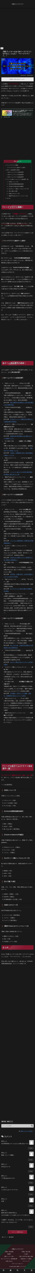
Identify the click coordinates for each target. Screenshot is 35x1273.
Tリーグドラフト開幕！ (13, 165)
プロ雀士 (26, 1254)
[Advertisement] (17, 27)
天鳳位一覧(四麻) (9, 1251)
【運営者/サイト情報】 (26, 1258)
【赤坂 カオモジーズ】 (14, 193)
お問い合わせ (9, 1261)
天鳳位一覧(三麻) (26, 1251)
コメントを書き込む (17, 1232)
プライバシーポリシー (17, 1263)
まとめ (8, 198)
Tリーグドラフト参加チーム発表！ (17, 167)
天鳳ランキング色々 (9, 1256)
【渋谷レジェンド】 (13, 181)
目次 (15, 161)
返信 (31, 1148)
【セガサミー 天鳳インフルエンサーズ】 (18, 188)
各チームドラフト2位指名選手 (16, 174)
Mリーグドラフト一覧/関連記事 (9, 1258)
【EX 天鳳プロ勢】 (13, 191)
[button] (32, 1126)
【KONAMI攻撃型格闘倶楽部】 (16, 184)
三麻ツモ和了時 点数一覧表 (26, 1256)
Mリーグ (11, 1121)
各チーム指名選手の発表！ (14, 170)
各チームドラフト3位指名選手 (16, 177)
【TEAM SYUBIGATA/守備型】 (16, 186)
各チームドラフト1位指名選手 (16, 172)
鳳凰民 (4, 1121)
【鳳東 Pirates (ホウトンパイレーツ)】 (18, 196)
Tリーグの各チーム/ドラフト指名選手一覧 (17, 179)
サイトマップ (26, 1261)
